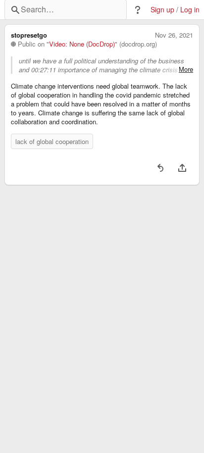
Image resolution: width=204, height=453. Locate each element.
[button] (138, 9)
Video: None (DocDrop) (82, 44)
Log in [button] (190, 9)
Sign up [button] (162, 9)
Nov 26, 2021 (174, 35)
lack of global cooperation (52, 141)
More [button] (186, 69)
